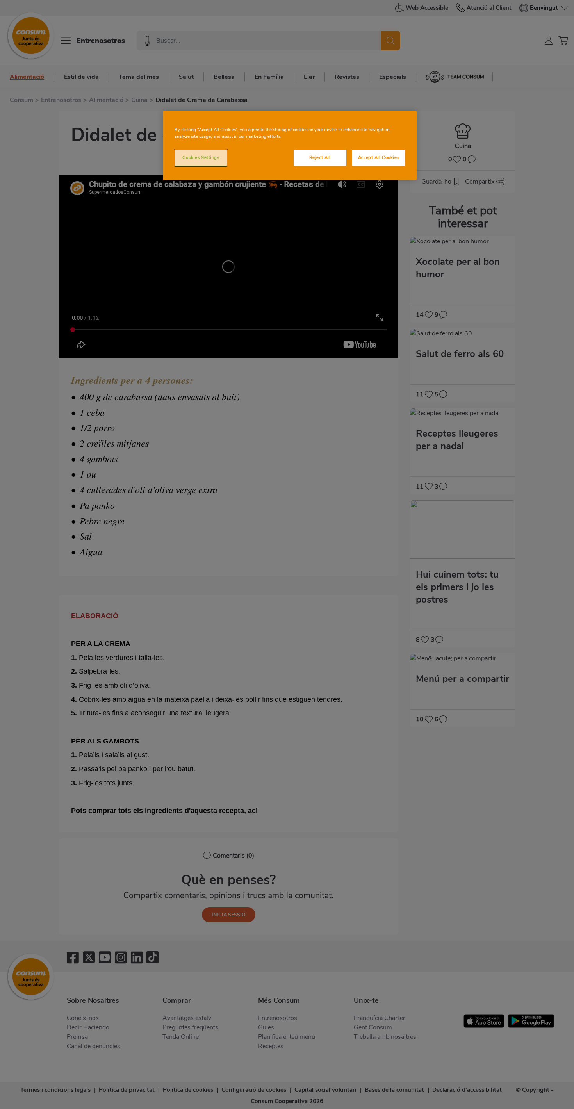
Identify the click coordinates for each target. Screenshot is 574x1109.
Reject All (320, 157)
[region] (290, 145)
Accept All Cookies (378, 157)
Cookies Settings (200, 157)
